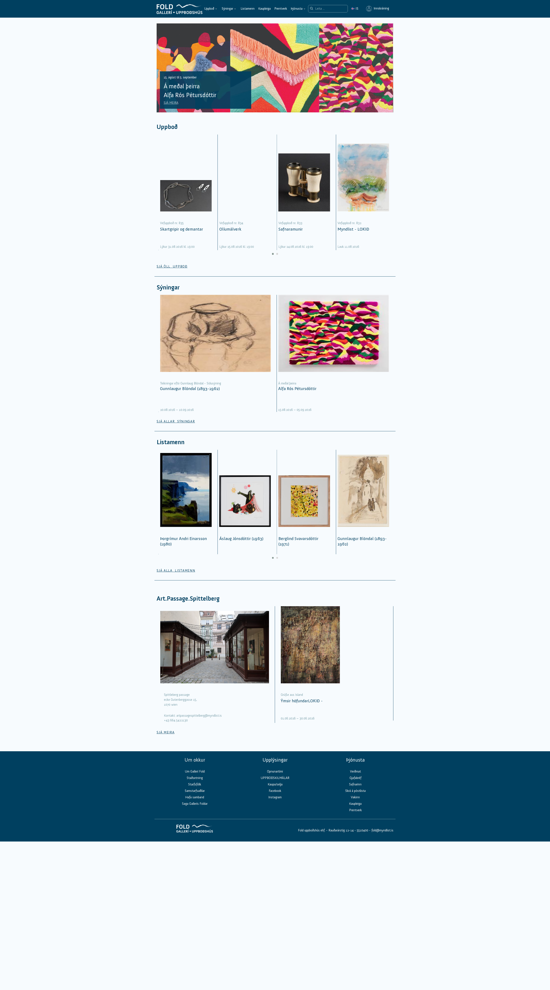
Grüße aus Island (292, 695)
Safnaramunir (290, 229)
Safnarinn (355, 784)
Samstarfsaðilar (195, 791)
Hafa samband (194, 797)
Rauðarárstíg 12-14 (341, 830)
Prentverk (280, 9)
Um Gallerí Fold (195, 771)
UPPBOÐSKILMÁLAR (275, 778)
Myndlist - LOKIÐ (353, 229)
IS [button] (354, 9)
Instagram (275, 797)
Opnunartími (275, 771)
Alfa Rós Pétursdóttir (297, 388)
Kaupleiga (264, 9)
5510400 (362, 830)
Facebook (275, 791)
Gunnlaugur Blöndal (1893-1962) (190, 388)
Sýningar (227, 9)
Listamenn (248, 9)
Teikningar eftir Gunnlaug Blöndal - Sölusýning (190, 383)
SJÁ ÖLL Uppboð (172, 266)
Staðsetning (195, 778)
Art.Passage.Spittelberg (188, 598)
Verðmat (355, 771)
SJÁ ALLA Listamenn (176, 570)
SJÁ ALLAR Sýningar (176, 421)
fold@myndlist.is (382, 830)
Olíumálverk (230, 229)
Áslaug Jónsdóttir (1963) (241, 538)
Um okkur (195, 760)
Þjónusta (296, 9)
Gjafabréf (355, 778)
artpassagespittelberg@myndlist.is (199, 716)
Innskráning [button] (380, 9)
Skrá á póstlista (355, 791)
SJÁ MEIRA (171, 103)
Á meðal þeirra (287, 383)
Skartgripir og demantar (181, 229)
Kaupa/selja (275, 784)
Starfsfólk (194, 784)
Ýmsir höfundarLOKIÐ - (302, 700)
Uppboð (209, 9)
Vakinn (355, 797)
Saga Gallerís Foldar (195, 804)
